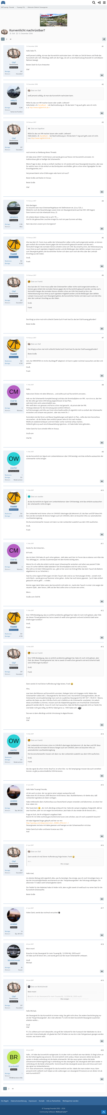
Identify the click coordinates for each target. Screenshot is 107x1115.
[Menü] (104, 3)
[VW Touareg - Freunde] (3, 3)
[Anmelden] (99, 2)
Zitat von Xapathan (37, 128)
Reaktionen (8, 261)
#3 (103, 122)
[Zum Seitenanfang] (103, 1112)
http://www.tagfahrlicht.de (39, 107)
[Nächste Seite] (10, 39)
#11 (102, 543)
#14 (102, 734)
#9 (103, 452)
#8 (103, 385)
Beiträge (7, 71)
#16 (102, 845)
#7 (103, 338)
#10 (102, 490)
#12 (102, 610)
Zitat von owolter (37, 497)
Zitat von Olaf (36, 90)
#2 (103, 84)
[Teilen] (104, 39)
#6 (103, 275)
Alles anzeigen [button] (65, 864)
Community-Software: (53, 1112)
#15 (102, 785)
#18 (102, 944)
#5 (103, 238)
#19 (102, 980)
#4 (103, 201)
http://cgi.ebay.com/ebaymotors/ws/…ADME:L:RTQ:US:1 (46, 823)
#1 (103, 46)
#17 (102, 908)
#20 (102, 1050)
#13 (102, 647)
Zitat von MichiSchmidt (39, 987)
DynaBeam (42, 105)
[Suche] (94, 3)
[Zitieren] (102, 75)
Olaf (13, 33)
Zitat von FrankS (37, 281)
